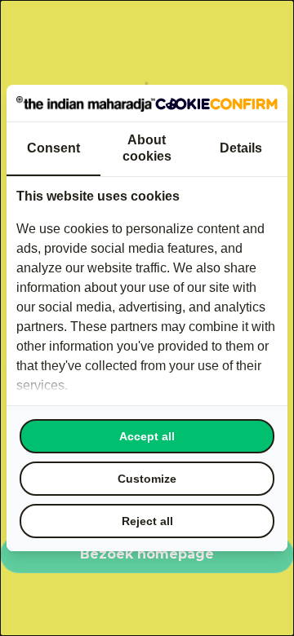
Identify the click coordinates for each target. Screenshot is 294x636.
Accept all (147, 436)
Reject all (147, 521)
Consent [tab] (53, 148)
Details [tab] (241, 148)
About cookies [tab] (147, 148)
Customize (147, 478)
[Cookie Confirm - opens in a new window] (216, 103)
